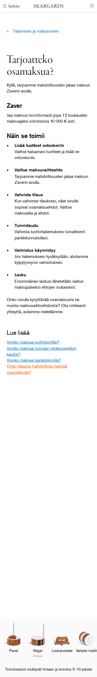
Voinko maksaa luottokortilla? (33, 342)
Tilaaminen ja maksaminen (36, 31)
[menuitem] (13, 642)
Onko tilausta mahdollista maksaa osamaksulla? (37, 369)
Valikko (14, 5)
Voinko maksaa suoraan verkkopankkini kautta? (41, 351)
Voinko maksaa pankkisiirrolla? (34, 360)
